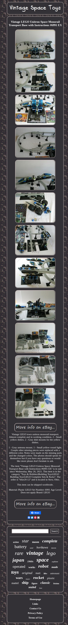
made (55, 567)
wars (19, 578)
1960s (30, 561)
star (25, 541)
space (43, 560)
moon (53, 548)
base (40, 588)
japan (18, 560)
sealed (32, 587)
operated (19, 567)
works (31, 567)
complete (49, 541)
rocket (38, 577)
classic (45, 583)
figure (34, 583)
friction (56, 583)
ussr (31, 548)
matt (38, 573)
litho (45, 573)
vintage (34, 553)
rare (19, 553)
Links (35, 604)
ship (25, 583)
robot (43, 566)
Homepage (35, 599)
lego (51, 553)
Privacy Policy (35, 613)
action (16, 542)
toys (15, 572)
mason (35, 542)
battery (21, 546)
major (28, 579)
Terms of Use (35, 617)
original (27, 573)
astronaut (54, 573)
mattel (15, 583)
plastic (51, 578)
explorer (55, 561)
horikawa (42, 547)
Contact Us (35, 608)
